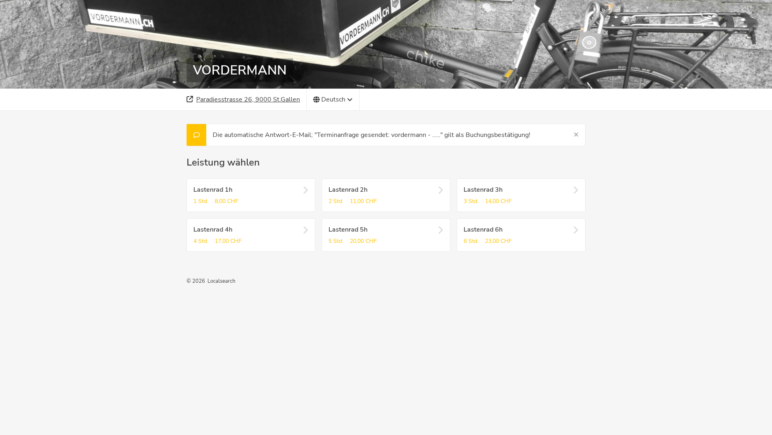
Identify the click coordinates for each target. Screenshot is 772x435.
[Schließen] (576, 135)
